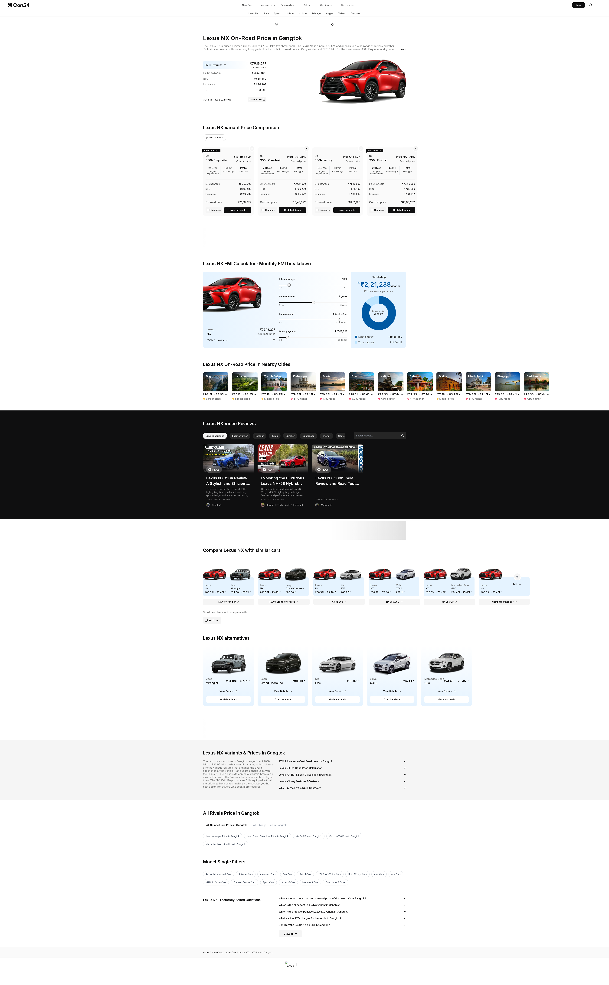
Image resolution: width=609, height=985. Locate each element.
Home (207, 952)
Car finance (326, 5)
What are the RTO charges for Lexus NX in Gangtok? (310, 918)
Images (329, 13)
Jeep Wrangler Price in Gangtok (222, 836)
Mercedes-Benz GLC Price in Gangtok (226, 844)
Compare (355, 13)
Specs (277, 13)
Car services (347, 5)
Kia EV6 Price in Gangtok (309, 836)
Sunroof (290, 436)
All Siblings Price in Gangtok (270, 825)
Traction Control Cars (244, 882)
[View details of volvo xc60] (392, 676)
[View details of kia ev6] (337, 676)
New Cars (247, 5)
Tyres (275, 436)
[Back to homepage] (18, 5)
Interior (326, 436)
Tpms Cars (268, 882)
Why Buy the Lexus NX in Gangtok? (300, 788)
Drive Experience (215, 436)
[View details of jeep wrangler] (228, 676)
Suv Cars (287, 874)
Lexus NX (254, 13)
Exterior (259, 436)
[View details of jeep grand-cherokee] (283, 676)
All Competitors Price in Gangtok (226, 825)
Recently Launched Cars (218, 874)
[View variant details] (228, 181)
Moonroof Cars (310, 882)
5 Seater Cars (246, 874)
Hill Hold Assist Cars (216, 882)
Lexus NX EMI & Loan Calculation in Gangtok (305, 774)
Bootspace (308, 436)
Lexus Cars (231, 952)
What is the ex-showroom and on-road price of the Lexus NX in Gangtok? (322, 898)
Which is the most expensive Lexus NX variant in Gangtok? (313, 911)
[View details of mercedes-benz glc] (446, 676)
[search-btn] (590, 5)
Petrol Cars (305, 874)
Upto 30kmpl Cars (357, 874)
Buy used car (288, 5)
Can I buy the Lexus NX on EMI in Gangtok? (304, 924)
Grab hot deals (237, 210)
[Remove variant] (252, 149)
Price (266, 13)
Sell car (307, 5)
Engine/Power (240, 436)
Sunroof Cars (288, 882)
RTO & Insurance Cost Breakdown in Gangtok (306, 761)
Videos (342, 13)
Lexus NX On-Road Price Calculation (300, 768)
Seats (341, 436)
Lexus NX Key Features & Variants (299, 781)
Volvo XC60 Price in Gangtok (344, 836)
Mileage (316, 13)
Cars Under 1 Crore (336, 882)
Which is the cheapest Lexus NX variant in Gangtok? (310, 905)
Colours (303, 13)
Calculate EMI (255, 99)
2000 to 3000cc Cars (329, 874)
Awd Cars (379, 874)
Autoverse (266, 5)
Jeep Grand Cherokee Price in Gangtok (267, 836)
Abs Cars (396, 874)
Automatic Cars (268, 874)
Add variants (216, 137)
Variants (290, 13)
